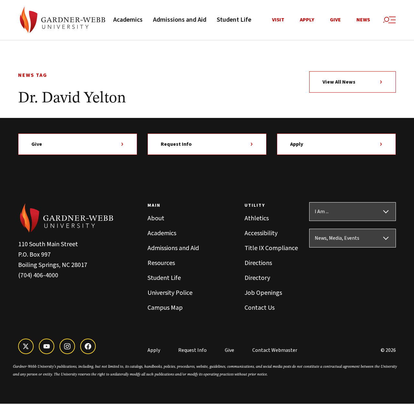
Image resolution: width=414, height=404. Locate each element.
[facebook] (88, 346)
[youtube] (46, 346)
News (363, 19)
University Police (169, 292)
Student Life (234, 19)
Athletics (257, 218)
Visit (278, 19)
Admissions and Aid (179, 19)
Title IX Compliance (271, 248)
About (155, 218)
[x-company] (26, 346)
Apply (307, 19)
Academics (128, 19)
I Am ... (322, 211)
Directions (258, 263)
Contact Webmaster (274, 350)
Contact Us (260, 307)
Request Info (176, 144)
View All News (338, 82)
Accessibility (261, 233)
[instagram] (67, 346)
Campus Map (165, 307)
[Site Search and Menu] (389, 20)
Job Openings (263, 292)
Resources (161, 263)
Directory (257, 278)
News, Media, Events (337, 238)
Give (335, 19)
